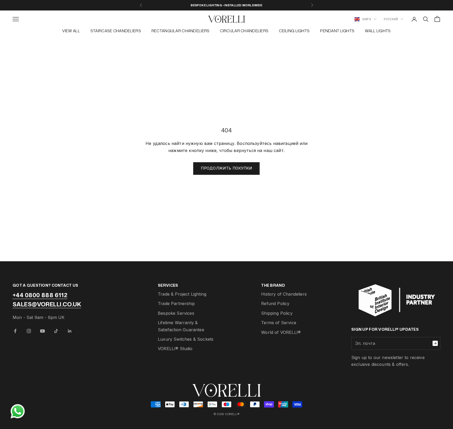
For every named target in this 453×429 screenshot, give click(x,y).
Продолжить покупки (226, 168)
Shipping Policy (276, 313)
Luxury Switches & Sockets (185, 339)
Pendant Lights (337, 31)
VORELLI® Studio (175, 348)
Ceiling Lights (294, 31)
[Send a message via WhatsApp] (17, 411)
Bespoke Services (176, 313)
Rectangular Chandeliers (181, 31)
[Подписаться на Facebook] (15, 331)
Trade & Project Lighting (182, 294)
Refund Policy (275, 303)
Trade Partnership (176, 303)
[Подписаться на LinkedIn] (69, 331)
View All (71, 31)
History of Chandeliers (284, 294)
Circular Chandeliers (244, 31)
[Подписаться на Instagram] (28, 331)
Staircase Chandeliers (115, 31)
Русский (391, 19)
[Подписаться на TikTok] (56, 331)
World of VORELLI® (281, 332)
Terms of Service (278, 322)
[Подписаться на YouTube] (42, 331)
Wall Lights (378, 31)
